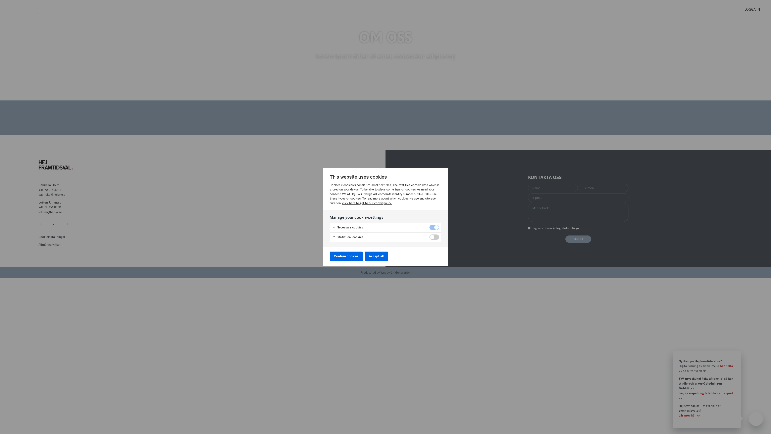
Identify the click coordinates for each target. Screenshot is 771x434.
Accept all (376, 256)
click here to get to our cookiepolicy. (367, 203)
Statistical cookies (349, 237)
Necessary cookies (349, 227)
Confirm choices (346, 256)
